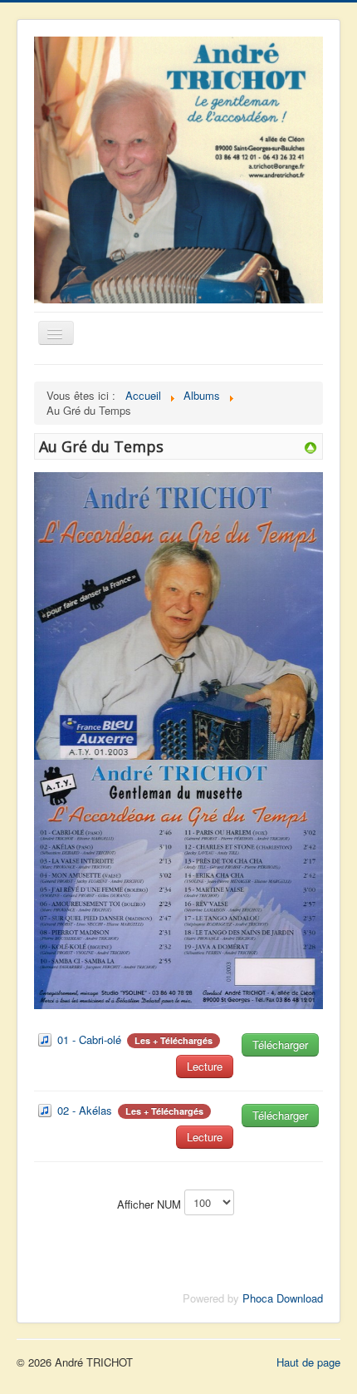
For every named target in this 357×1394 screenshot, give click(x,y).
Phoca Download (282, 1298)
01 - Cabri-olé (89, 1039)
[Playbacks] (310, 446)
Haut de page (308, 1362)
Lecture (205, 1066)
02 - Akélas (84, 1110)
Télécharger (280, 1044)
